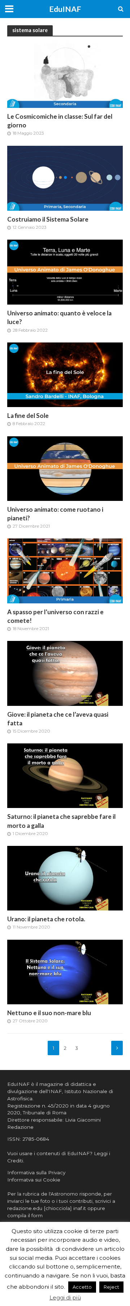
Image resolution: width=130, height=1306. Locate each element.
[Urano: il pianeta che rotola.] (65, 877)
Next (117, 1048)
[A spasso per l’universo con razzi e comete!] (65, 570)
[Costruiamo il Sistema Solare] (65, 177)
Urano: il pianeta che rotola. (46, 919)
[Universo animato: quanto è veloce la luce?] (65, 271)
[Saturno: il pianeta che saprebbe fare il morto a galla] (65, 775)
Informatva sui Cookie (33, 1180)
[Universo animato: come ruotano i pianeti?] (65, 467)
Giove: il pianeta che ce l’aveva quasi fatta (57, 719)
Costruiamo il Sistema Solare (47, 219)
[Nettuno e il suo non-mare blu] (65, 971)
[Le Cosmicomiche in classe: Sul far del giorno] (65, 74)
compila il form (25, 1215)
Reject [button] (111, 1287)
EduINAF (65, 9)
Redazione (20, 1127)
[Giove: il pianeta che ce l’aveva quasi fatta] (65, 672)
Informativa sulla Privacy (36, 1172)
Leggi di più (65, 1297)
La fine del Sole (28, 415)
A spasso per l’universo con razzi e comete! (55, 616)
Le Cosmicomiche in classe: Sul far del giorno (59, 121)
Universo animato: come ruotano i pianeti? (55, 514)
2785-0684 (35, 1139)
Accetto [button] (82, 1287)
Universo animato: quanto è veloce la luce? (59, 317)
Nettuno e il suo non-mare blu (49, 1013)
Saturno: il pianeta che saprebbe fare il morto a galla (61, 821)
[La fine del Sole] (65, 374)
